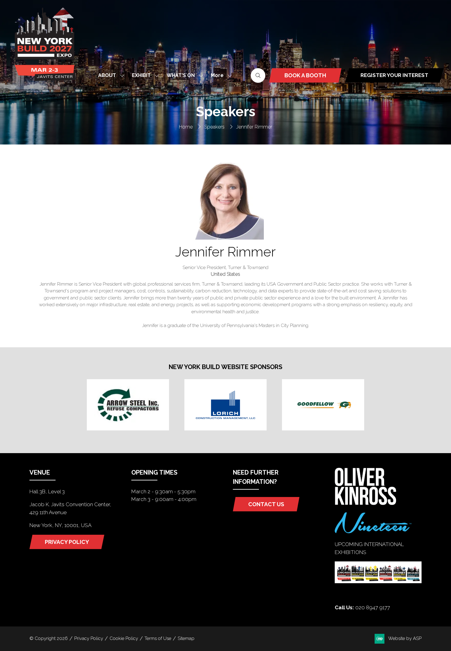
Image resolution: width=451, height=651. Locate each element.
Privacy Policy (88, 638)
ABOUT (107, 75)
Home (186, 127)
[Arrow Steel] (128, 404)
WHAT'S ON (181, 75)
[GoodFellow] (323, 404)
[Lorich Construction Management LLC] (225, 404)
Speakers (214, 127)
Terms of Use (158, 638)
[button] (219, 75)
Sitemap (186, 638)
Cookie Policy (124, 638)
